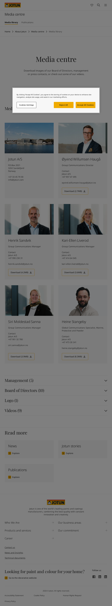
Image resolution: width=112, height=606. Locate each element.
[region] (56, 100)
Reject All (63, 105)
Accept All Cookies (85, 105)
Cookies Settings (26, 105)
